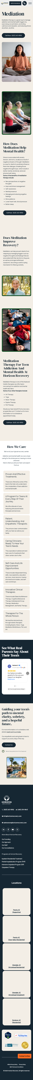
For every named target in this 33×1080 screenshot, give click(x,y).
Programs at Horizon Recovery (12, 854)
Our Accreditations (8, 848)
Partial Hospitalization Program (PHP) (13, 862)
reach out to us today (14, 732)
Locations (16, 882)
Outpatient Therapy (8, 867)
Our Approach (6, 842)
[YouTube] (13, 829)
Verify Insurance (15, 3)
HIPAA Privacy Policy (12, 1064)
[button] (30, 3)
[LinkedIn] (3, 829)
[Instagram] (17, 829)
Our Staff (4, 845)
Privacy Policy (22, 1064)
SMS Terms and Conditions (16, 1067)
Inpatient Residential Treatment (12, 859)
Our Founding (6, 839)
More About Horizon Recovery (12, 835)
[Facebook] (8, 829)
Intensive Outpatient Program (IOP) (13, 865)
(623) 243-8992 (9, 810)
